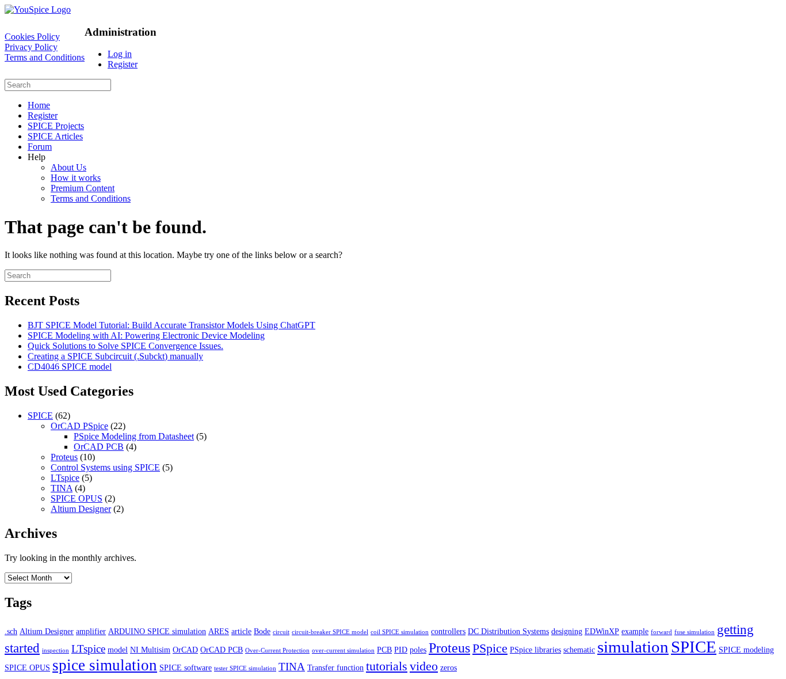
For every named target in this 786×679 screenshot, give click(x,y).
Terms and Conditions (45, 57)
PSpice (490, 648)
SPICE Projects (56, 126)
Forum (40, 146)
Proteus (64, 457)
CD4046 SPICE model (70, 366)
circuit (281, 632)
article (241, 631)
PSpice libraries (535, 649)
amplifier (91, 631)
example (634, 631)
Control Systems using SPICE (105, 467)
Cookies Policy (32, 36)
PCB (384, 649)
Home (39, 105)
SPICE (40, 415)
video (424, 666)
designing (566, 631)
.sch (11, 631)
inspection (55, 650)
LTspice (65, 478)
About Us (68, 167)
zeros (448, 667)
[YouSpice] (38, 9)
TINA (62, 488)
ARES (218, 631)
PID (400, 649)
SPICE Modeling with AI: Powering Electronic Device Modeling (146, 335)
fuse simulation (694, 632)
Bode (262, 631)
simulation (633, 647)
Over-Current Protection (277, 650)
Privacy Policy (31, 47)
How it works (76, 178)
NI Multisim (150, 649)
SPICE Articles (55, 136)
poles (418, 649)
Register (123, 64)
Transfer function (335, 667)
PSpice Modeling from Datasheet (134, 436)
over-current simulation (343, 650)
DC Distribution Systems (508, 631)
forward (661, 632)
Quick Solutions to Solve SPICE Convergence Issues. (125, 346)
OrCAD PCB (99, 447)
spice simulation (104, 665)
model (118, 649)
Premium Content (83, 188)
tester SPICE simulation (245, 668)
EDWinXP (602, 631)
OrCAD (185, 649)
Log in (120, 54)
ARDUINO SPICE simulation (157, 631)
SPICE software (185, 667)
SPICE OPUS (76, 498)
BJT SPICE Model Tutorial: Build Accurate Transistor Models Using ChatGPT (171, 325)
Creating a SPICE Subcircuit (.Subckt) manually (115, 356)
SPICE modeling (746, 649)
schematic (579, 649)
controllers (448, 631)
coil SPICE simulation (400, 632)
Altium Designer (81, 509)
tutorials (386, 666)
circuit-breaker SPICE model (330, 632)
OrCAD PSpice (79, 426)
